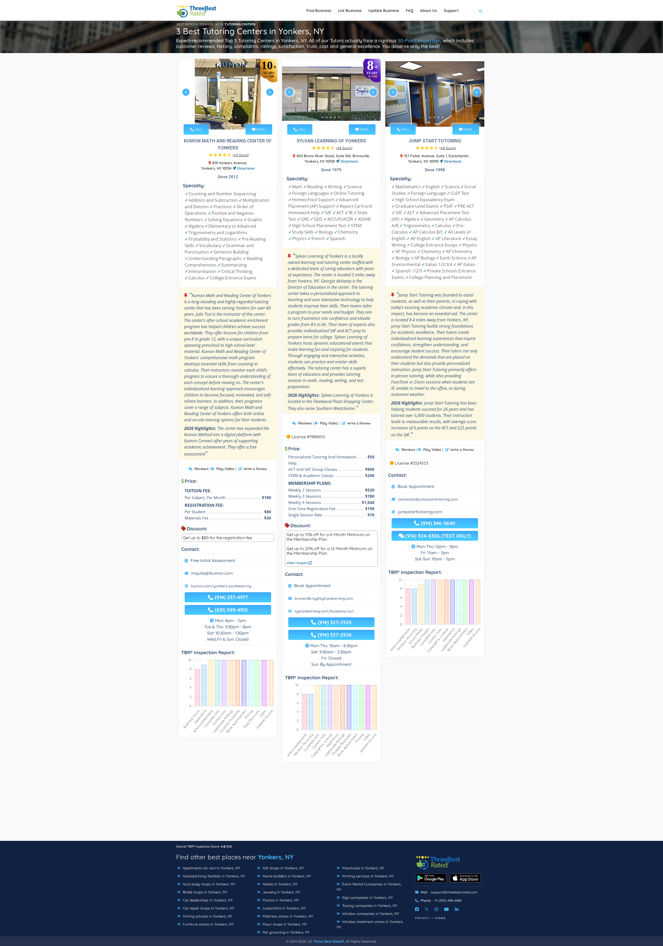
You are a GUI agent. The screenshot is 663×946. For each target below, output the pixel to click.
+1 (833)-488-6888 (448, 900)
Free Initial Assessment (213, 560)
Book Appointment (312, 585)
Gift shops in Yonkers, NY (283, 868)
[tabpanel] (227, 94)
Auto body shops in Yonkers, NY (208, 884)
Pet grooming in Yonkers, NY (286, 932)
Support (451, 10)
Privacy (422, 918)
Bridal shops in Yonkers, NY (204, 892)
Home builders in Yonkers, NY (286, 876)
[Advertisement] (331, 804)
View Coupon (297, 562)
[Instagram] (436, 909)
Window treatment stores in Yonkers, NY (370, 924)
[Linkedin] (456, 909)
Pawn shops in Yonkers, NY (284, 924)
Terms (440, 918)
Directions (245, 168)
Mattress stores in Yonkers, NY (287, 916)
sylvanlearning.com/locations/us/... (325, 611)
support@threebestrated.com (454, 892)
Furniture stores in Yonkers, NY (208, 924)
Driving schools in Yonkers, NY (207, 916)
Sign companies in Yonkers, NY (367, 897)
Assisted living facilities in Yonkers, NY (213, 876)
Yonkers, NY (275, 857)
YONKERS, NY (209, 24)
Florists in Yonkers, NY (280, 900)
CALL (197, 129)
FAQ (409, 10)
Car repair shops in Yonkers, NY (208, 908)
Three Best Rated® (328, 941)
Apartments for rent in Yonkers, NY (211, 868)
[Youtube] (446, 909)
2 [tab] (223, 117)
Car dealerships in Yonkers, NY (207, 900)
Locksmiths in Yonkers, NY (284, 908)
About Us (428, 10)
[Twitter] (427, 909)
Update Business (383, 10)
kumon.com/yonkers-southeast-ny (221, 586)
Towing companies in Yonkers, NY (369, 905)
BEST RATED (186, 24)
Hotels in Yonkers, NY (280, 884)
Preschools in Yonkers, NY (362, 868)
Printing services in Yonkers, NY (367, 876)
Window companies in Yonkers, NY (370, 913)
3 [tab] (227, 117)
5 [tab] (235, 117)
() (241, 155)
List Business (350, 10)
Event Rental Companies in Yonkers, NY (369, 887)
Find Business (318, 10)
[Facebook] (417, 909)
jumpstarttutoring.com (420, 511)
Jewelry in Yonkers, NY (281, 892)
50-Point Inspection (419, 41)
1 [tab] (219, 117)
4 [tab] (231, 117)
